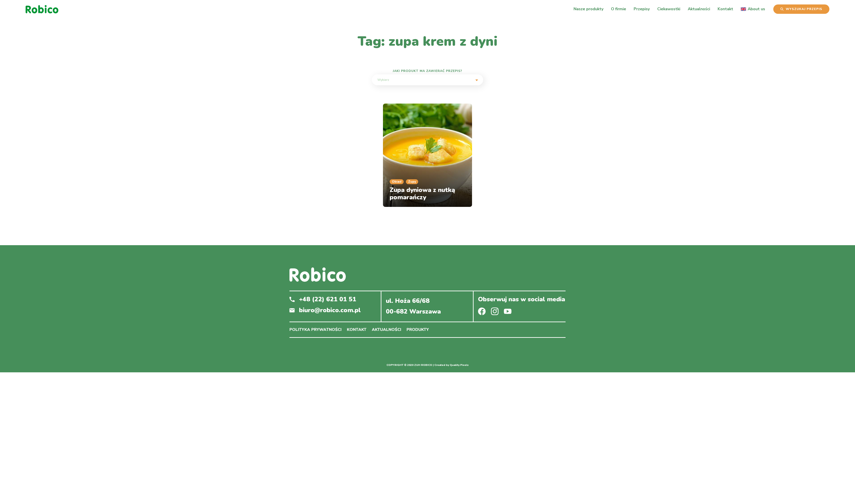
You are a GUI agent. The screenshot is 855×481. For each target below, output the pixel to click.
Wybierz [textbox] (383, 80)
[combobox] (427, 79)
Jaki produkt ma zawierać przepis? (427, 71)
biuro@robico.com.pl (330, 310)
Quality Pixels (459, 365)
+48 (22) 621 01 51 (327, 299)
